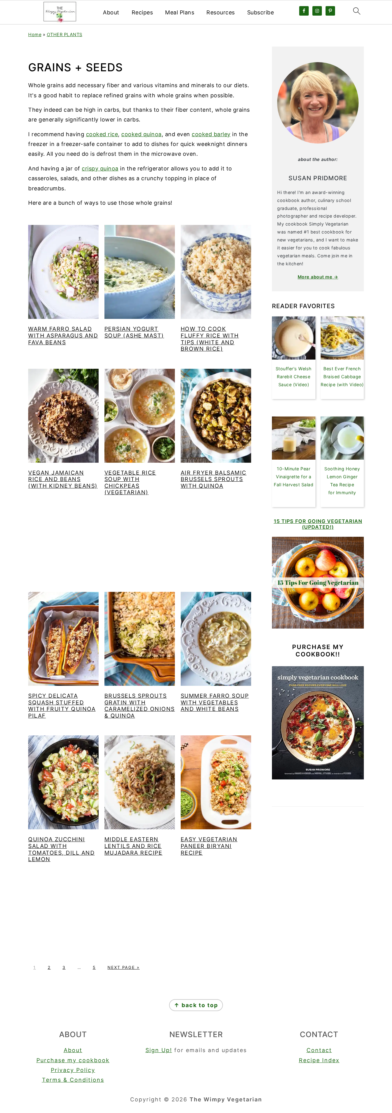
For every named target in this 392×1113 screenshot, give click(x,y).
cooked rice (102, 134)
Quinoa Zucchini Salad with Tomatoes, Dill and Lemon (61, 849)
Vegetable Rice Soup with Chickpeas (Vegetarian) (130, 482)
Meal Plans (179, 12)
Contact (319, 1050)
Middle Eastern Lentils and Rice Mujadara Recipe (133, 846)
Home (34, 34)
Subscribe (260, 12)
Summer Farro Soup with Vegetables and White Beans (215, 702)
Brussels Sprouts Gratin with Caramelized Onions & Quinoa (139, 706)
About (111, 12)
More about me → (318, 276)
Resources (220, 12)
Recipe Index (319, 1060)
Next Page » (123, 967)
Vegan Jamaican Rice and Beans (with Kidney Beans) (63, 479)
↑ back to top (196, 1005)
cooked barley (211, 134)
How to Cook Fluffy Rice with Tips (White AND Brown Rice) (210, 339)
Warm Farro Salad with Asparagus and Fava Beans (63, 335)
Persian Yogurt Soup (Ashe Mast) (134, 332)
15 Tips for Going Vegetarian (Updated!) (318, 524)
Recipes (142, 12)
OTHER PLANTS (64, 34)
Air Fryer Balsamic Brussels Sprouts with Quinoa (214, 479)
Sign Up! (158, 1050)
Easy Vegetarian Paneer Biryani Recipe (209, 846)
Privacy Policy (73, 1070)
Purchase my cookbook (73, 1060)
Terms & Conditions (73, 1080)
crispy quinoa (100, 168)
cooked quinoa (141, 134)
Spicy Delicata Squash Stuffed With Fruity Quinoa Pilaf (62, 706)
